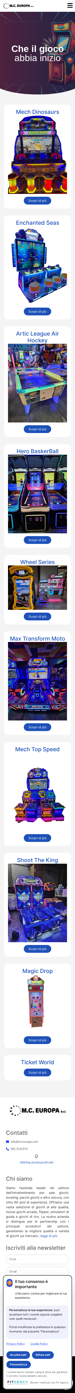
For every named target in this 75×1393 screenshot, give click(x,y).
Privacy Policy (15, 1343)
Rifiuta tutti (43, 1354)
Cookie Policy (39, 1343)
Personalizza (18, 1364)
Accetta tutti (18, 1354)
